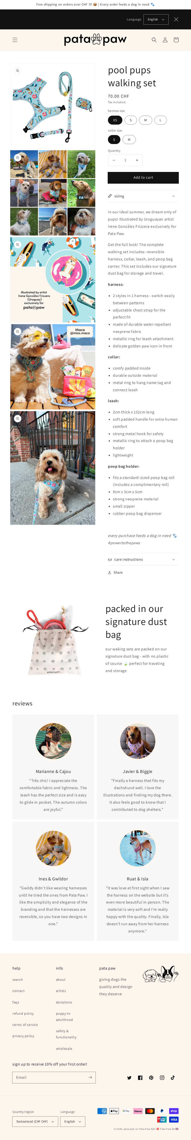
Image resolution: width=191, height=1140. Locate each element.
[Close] (176, 19)
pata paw (129, 1129)
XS (115, 120)
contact (18, 990)
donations (64, 1002)
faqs (15, 1002)
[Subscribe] (90, 1077)
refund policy (23, 1013)
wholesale (64, 1048)
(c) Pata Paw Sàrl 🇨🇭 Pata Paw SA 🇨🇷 (157, 1129)
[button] (14, 39)
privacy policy (23, 1036)
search (17, 979)
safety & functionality (66, 1034)
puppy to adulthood (64, 1016)
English (153, 19)
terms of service (25, 1024)
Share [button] (118, 572)
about (61, 979)
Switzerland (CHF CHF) (32, 1121)
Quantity (114, 151)
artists (61, 990)
